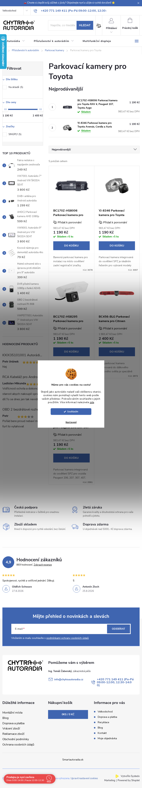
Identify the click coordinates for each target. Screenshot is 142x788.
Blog (5, 718)
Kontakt (102, 733)
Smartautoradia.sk (72, 759)
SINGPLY (15, 134)
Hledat (85, 25)
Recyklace (103, 722)
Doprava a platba (13, 723)
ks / (68, 714)
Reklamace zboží (13, 734)
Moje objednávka (107, 738)
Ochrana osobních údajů (18, 745)
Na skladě (15, 87)
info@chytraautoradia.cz (68, 679)
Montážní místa (12, 713)
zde (92, 402)
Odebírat (118, 629)
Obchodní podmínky (15, 739)
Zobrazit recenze (43, 564)
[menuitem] (15, 41)
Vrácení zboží (11, 728)
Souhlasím (72, 411)
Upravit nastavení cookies (84, 778)
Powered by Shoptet (129, 780)
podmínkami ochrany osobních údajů (67, 638)
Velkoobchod (9, 10)
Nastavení (71, 422)
